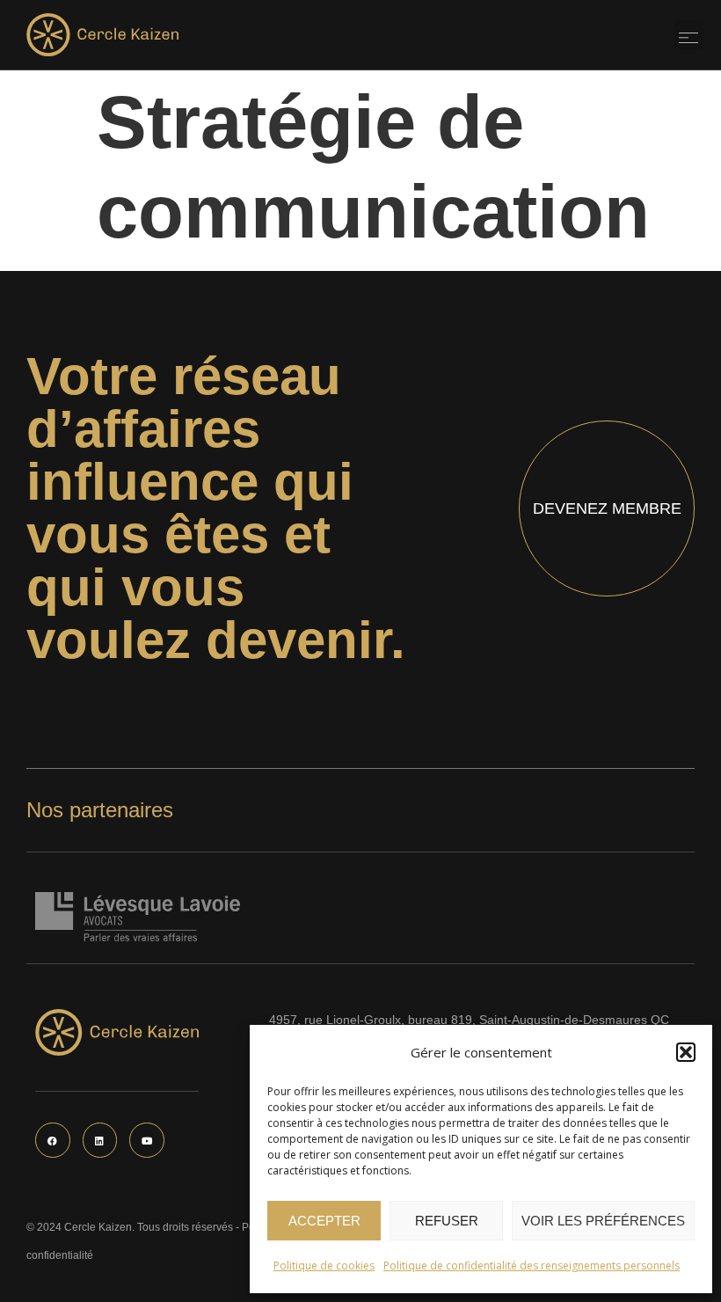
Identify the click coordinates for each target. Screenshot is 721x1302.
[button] (686, 1052)
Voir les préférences (603, 1220)
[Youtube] (146, 1140)
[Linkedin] (100, 1140)
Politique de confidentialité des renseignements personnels (531, 1265)
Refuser (446, 1220)
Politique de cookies (324, 1265)
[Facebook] (52, 1140)
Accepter (324, 1220)
